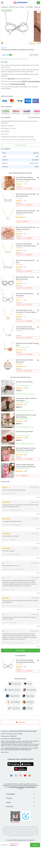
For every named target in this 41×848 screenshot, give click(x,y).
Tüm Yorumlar (20, 650)
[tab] (20, 794)
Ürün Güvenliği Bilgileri (34, 117)
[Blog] (29, 775)
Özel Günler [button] (10, 807)
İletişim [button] (8, 802)
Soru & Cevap (34, 55)
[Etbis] (15, 817)
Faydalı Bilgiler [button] (10, 794)
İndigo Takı (4, 48)
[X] (16, 775)
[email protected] (17, 734)
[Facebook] (11, 775)
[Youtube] (25, 775)
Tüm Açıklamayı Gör (20, 145)
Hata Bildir (21, 722)
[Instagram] (20, 775)
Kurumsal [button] (9, 798)
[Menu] (2, 2)
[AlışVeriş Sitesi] (38, 2)
